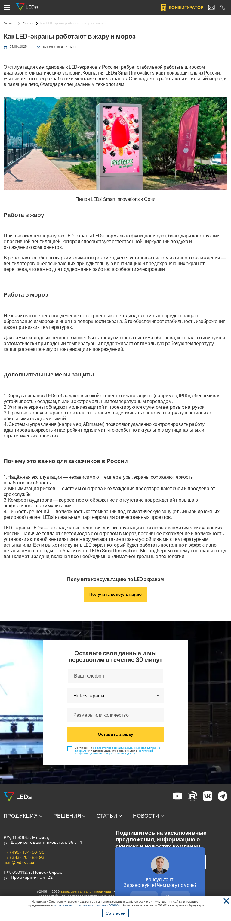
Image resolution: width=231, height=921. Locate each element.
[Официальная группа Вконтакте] (207, 796)
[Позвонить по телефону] (222, 7)
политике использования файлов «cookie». (87, 905)
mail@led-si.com (20, 862)
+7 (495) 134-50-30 (24, 852)
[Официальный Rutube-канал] (192, 796)
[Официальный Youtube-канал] (177, 796)
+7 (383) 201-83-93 (24, 857)
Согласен (115, 913)
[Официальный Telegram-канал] (222, 796)
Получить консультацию (115, 594)
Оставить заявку (115, 734)
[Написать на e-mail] (211, 7)
